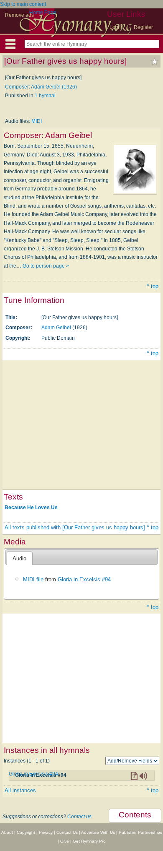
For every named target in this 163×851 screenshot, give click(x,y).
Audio (19, 558)
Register (143, 27)
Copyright (26, 832)
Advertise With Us (98, 832)
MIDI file (33, 579)
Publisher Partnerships (140, 832)
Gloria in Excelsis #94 (84, 579)
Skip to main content (23, 4)
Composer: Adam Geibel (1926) (41, 87)
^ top (152, 286)
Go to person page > (46, 266)
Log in (117, 27)
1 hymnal (45, 96)
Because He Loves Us (31, 507)
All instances (20, 790)
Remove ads (19, 15)
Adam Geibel (56, 328)
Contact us (79, 817)
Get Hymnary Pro (89, 841)
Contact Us (67, 832)
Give (64, 841)
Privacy (46, 832)
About (7, 832)
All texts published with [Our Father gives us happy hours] (75, 527)
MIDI (36, 121)
